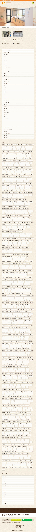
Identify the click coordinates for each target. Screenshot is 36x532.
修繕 (3, 398)
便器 (20, 279)
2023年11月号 (31, 238)
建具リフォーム (28, 153)
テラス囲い (4, 190)
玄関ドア (25, 455)
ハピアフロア (29, 414)
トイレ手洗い (9, 224)
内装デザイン (28, 430)
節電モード (30, 169)
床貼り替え (31, 240)
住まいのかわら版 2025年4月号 (7, 201)
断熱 (3, 451)
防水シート (17, 389)
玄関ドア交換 (4, 341)
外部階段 (14, 201)
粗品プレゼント (22, 423)
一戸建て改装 (8, 293)
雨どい (3, 359)
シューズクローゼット (5, 435)
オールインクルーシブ (28, 185)
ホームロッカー (4, 389)
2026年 (5, 476)
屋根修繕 (10, 391)
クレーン (23, 421)
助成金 (27, 254)
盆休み (24, 368)
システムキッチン (13, 458)
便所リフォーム (23, 462)
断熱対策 (16, 162)
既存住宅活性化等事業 (7, 133)
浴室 (3, 437)
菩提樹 (3, 311)
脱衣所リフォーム (22, 334)
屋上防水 (15, 206)
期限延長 (3, 412)
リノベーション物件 (13, 348)
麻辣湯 (14, 160)
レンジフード (20, 407)
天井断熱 (18, 384)
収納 (17, 217)
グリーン (23, 254)
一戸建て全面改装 (21, 281)
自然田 (9, 403)
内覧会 (11, 423)
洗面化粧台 (4, 439)
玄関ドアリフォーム (5, 380)
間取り (17, 304)
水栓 (21, 343)
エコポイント (19, 460)
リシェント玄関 (4, 325)
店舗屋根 (28, 419)
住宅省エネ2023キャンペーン (19, 311)
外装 (14, 382)
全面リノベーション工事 (19, 297)
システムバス (19, 453)
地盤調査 (16, 320)
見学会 (17, 426)
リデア (11, 169)
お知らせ (25, 210)
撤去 (18, 455)
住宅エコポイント (6, 135)
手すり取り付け (26, 366)
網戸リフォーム (23, 309)
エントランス (24, 396)
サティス (3, 169)
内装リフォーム (6, 85)
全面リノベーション (5, 332)
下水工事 (26, 327)
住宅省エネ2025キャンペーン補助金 (7, 197)
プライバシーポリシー (31, 511)
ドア (13, 247)
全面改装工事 (4, 297)
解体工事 (26, 169)
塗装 (31, 462)
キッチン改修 (17, 268)
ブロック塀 (22, 382)
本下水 (3, 352)
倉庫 (30, 252)
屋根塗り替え (30, 400)
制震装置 (3, 217)
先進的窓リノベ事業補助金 (6, 238)
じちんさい (11, 311)
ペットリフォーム (10, 178)
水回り (21, 366)
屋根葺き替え (28, 421)
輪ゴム (15, 181)
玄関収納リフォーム (5, 382)
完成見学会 (21, 426)
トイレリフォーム (6, 100)
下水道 (11, 350)
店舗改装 (5, 73)
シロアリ (13, 387)
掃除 (3, 181)
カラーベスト (4, 403)
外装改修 (16, 398)
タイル (7, 423)
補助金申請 (16, 336)
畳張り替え (10, 194)
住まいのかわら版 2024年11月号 (23, 208)
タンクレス (12, 414)
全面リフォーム (12, 332)
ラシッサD (3, 153)
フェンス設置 (13, 217)
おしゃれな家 (14, 153)
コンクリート (4, 444)
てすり (19, 256)
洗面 (18, 222)
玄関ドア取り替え (10, 341)
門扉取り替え (30, 325)
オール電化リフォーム (7, 81)
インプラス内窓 (30, 210)
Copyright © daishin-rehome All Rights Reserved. (18, 530)
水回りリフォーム (12, 419)
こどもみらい (4, 334)
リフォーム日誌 (6, 54)
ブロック (18, 382)
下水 (7, 350)
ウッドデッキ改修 (9, 144)
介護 (3, 272)
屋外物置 (13, 389)
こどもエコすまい (25, 252)
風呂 (8, 439)
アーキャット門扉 (15, 327)
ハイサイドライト (14, 263)
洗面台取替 (9, 357)
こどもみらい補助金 (10, 336)
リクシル (9, 327)
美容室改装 (22, 437)
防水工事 (3, 206)
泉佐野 (6, 428)
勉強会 (7, 430)
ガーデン (20, 192)
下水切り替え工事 (16, 350)
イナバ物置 (21, 325)
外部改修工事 (20, 348)
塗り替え (29, 412)
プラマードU (10, 165)
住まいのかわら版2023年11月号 (22, 238)
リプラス (10, 210)
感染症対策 (19, 403)
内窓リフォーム (22, 162)
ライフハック (29, 178)
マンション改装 (4, 407)
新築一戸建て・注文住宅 (7, 67)
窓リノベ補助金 (19, 215)
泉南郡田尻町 (12, 373)
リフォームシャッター (28, 183)
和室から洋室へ (4, 453)
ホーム (8, 27)
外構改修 (6, 281)
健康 (3, 162)
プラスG (19, 181)
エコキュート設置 (17, 277)
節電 (3, 192)
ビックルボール (26, 181)
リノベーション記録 (29, 174)
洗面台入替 (15, 208)
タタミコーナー (8, 215)
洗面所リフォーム (15, 334)
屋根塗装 (28, 444)
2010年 (5, 501)
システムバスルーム (20, 169)
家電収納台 (31, 313)
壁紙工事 (20, 270)
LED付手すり (23, 256)
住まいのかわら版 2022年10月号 (11, 352)
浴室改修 (22, 268)
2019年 (5, 492)
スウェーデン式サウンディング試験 (7, 320)
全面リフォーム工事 (27, 297)
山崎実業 (3, 375)
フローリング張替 (5, 277)
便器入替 (26, 144)
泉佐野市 (31, 359)
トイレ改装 (24, 286)
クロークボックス (13, 435)
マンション (19, 405)
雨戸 (14, 453)
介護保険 (6, 272)
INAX (14, 169)
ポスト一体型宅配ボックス (15, 167)
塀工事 (27, 222)
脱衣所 (11, 439)
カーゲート (30, 460)
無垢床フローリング (12, 229)
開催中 (16, 281)
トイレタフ (4, 414)
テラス (26, 261)
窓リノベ (25, 215)
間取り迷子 (13, 286)
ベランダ (17, 332)
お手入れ (16, 302)
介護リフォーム (6, 108)
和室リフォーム (6, 104)
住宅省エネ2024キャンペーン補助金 (7, 233)
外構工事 (27, 382)
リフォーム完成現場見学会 (14, 355)
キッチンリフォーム (6, 77)
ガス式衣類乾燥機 (22, 265)
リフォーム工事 (29, 265)
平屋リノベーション (5, 158)
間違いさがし (10, 183)
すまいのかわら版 (17, 380)
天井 (15, 384)
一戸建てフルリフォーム (28, 281)
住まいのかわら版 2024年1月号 (7, 231)
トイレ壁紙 (4, 222)
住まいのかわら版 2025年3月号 (22, 201)
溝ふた (26, 341)
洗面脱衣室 (9, 334)
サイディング (25, 400)
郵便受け (29, 407)
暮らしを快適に (16, 165)
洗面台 (15, 405)
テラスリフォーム (29, 233)
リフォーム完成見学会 (10, 426)
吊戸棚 (7, 343)
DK (31, 423)
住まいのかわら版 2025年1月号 (22, 206)
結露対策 (27, 162)
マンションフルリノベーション (7, 366)
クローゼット (11, 407)
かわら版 (15, 245)
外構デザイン (23, 222)
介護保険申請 (12, 272)
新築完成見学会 (28, 263)
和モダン (6, 373)
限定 (23, 403)
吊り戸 (3, 343)
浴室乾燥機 (7, 437)
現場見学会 (16, 364)
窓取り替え (30, 320)
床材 (16, 414)
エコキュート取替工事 (24, 213)
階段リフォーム (4, 263)
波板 (8, 304)
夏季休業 (3, 144)
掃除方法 (12, 302)
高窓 (9, 263)
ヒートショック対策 (5, 419)
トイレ (15, 455)
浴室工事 (26, 302)
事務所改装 (27, 439)
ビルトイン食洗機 (19, 391)
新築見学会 (4, 295)
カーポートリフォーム (13, 309)
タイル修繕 (29, 396)
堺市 (18, 412)
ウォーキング (13, 185)
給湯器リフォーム (10, 249)
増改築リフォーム (6, 106)
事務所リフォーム (17, 428)
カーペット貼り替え (15, 224)
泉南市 (10, 359)
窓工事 (20, 263)
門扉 (25, 325)
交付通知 (17, 400)
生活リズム (4, 185)
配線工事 (29, 316)
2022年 (5, 485)
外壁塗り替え (11, 428)
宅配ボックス (23, 167)
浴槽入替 (22, 144)
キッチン (8, 458)
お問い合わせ (11, 515)
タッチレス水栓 (9, 405)
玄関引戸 (31, 309)
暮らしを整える (15, 176)
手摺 (15, 256)
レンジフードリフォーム (18, 249)
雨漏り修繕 (22, 389)
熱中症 (15, 261)
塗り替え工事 (30, 398)
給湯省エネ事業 (25, 313)
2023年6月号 (15, 270)
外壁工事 (14, 412)
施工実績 (8, 514)
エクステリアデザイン (5, 384)
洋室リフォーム (6, 120)
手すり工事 (4, 368)
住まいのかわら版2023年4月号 (21, 288)
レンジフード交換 (5, 300)
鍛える (28, 160)
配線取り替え (14, 318)
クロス (24, 270)
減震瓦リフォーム (23, 467)
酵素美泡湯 (29, 288)
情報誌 (3, 302)
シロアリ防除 (19, 387)
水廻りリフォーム (6, 75)
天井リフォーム (9, 190)
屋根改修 (11, 398)
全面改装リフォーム (11, 297)
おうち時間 (4, 176)
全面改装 (24, 300)
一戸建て (29, 318)
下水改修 (30, 277)
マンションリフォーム (7, 71)
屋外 (9, 389)
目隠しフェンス (22, 371)
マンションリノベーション (24, 364)
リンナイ (16, 265)
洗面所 (15, 407)
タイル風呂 (17, 272)
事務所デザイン (16, 430)
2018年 (5, 494)
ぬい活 (25, 190)
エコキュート (11, 277)
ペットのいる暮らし (22, 176)
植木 (10, 240)
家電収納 (3, 458)
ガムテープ (10, 181)
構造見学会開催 (27, 304)
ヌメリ (11, 270)
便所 (8, 414)
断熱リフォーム (4, 165)
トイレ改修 (4, 279)
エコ (23, 146)
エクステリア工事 (25, 373)
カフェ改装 (22, 451)
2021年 (5, 487)
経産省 (25, 284)
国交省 (3, 286)
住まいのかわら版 (6, 52)
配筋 (8, 444)
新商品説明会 (30, 375)
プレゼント (4, 405)
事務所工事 (9, 387)
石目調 (17, 371)
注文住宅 (25, 318)
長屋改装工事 (12, 213)
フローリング (19, 444)
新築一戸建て (20, 318)
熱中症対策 (19, 261)
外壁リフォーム (6, 116)
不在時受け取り (22, 165)
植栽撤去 (21, 240)
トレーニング (24, 160)
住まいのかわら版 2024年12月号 (7, 208)
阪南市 (3, 423)
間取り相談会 (8, 286)
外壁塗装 (24, 444)
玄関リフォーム (30, 446)
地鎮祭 (7, 311)
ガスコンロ (19, 300)
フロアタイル (4, 357)
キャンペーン (28, 403)
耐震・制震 (8, 217)
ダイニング (27, 423)
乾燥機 (8, 265)
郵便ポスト (25, 407)
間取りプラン (19, 286)
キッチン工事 (11, 268)
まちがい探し (7, 162)
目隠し (31, 371)
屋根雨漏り (11, 467)
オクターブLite (18, 357)
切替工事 (28, 350)
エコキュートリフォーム (7, 79)
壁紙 (18, 352)
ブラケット (4, 355)
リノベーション (6, 69)
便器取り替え (16, 279)
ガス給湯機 (5, 83)
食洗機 (14, 391)
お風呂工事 (31, 302)
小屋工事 (30, 194)
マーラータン (4, 160)
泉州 (20, 400)
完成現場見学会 (11, 364)
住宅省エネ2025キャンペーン (19, 197)
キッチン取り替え (5, 268)
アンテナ (15, 316)
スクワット (18, 160)
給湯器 (3, 313)
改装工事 (24, 199)
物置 (27, 387)
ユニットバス (18, 293)
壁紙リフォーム (15, 192)
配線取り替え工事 (8, 318)
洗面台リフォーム (30, 357)
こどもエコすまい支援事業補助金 (17, 284)
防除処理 (23, 387)
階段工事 (6, 288)
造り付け (6, 316)
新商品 (26, 375)
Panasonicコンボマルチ (5, 167)
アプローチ (27, 336)
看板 (24, 430)
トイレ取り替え (9, 279)
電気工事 (25, 316)
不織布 (6, 181)
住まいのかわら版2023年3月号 (28, 295)
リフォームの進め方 (14, 514)
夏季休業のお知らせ (10, 256)
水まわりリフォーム (16, 151)
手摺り (20, 199)
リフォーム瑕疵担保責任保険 (8, 129)
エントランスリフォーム (14, 396)
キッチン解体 (24, 178)
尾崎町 (11, 382)
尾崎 (23, 261)
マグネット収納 (9, 375)
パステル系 (25, 435)
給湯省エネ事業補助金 (18, 252)
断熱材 (19, 439)
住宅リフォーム (15, 423)
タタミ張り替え (4, 194)
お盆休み (20, 368)
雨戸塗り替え (30, 384)
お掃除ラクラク (9, 151)
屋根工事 (18, 419)
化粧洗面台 (24, 357)
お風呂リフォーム (29, 334)
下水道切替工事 (22, 350)
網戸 (19, 309)
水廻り (12, 446)
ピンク (29, 435)
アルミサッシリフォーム (6, 460)
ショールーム (15, 375)
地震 (3, 213)
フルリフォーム (6, 56)
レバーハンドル (30, 343)
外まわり (28, 348)
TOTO (14, 357)
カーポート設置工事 (5, 309)
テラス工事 (30, 261)
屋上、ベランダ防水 (6, 112)
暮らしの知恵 (4, 183)
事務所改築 (17, 373)
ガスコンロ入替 (4, 210)
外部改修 (3, 350)
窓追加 (23, 263)
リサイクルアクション (29, 146)
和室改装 (3, 336)
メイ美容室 (4, 426)
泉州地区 (27, 359)
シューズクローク (24, 277)
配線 (3, 318)
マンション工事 (4, 364)
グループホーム (7, 451)
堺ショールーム (21, 375)
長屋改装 (6, 213)
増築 (4, 58)
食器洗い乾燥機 (26, 391)
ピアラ (8, 169)
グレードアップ (14, 403)
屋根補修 (3, 421)
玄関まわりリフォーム (5, 396)
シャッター (10, 453)
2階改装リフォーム (6, 87)
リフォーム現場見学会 (23, 355)
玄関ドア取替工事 (17, 341)
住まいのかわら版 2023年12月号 (20, 233)
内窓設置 (31, 222)
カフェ (32, 451)
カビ (7, 270)
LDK (3, 428)
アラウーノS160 (23, 151)
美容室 (18, 437)
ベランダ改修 (22, 332)
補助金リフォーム (27, 311)
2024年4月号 (22, 217)
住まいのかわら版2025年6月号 (18, 194)
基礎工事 (31, 382)
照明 (8, 355)
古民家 (28, 462)
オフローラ (21, 183)
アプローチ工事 (21, 336)
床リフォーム (30, 272)
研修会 (3, 430)
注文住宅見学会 (29, 293)
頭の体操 (22, 185)
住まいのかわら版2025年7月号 (28, 192)
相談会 (14, 421)
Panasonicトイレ (29, 151)
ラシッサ (18, 153)
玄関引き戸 (11, 380)
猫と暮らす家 (29, 176)
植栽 (13, 240)
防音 (30, 162)
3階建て (3, 293)
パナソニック (23, 428)
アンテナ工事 (20, 316)
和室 (11, 444)
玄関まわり (20, 446)
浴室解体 (13, 293)
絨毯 (29, 213)
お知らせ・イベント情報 (7, 50)
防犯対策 (14, 288)
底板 (21, 435)
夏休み (27, 368)
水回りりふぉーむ (5, 240)
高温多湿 (3, 270)
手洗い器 (3, 224)
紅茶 (30, 158)
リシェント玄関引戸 (12, 325)
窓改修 (26, 320)
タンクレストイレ (12, 371)
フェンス (27, 371)
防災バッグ (14, 174)
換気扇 (11, 343)
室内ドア (23, 153)
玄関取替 (8, 222)
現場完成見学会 (14, 222)
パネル (27, 453)
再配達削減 (28, 165)
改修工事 (24, 348)
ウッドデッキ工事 (16, 144)
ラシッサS (8, 153)
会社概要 (27, 514)
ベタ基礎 (23, 279)
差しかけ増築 (31, 144)
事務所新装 (4, 387)
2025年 (5, 478)
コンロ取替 (26, 194)
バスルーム (23, 293)
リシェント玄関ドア (5, 146)
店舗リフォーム (17, 451)
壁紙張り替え (23, 352)
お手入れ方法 (22, 302)
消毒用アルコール (8, 174)
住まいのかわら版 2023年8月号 (15, 254)
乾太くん (3, 265)
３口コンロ (14, 300)
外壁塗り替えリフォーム (22, 398)
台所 (30, 426)
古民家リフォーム (6, 102)
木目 (21, 430)
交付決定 (12, 400)
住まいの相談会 (9, 421)
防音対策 (12, 162)
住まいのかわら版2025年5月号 (6, 199)
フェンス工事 (4, 304)
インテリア (27, 451)
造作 (3, 316)
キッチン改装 (26, 426)
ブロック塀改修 (16, 183)
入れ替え (31, 391)
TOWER (31, 373)
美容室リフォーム (13, 437)
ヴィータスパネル (20, 158)
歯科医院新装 (30, 201)
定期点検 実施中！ (6, 127)
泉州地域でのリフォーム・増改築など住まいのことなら (8, 0)
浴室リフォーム (6, 137)
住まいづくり (9, 176)
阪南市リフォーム (29, 300)
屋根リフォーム (6, 114)
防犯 (10, 288)
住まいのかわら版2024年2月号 (24, 224)
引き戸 (29, 455)
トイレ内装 (28, 286)
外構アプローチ (18, 146)
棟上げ (15, 439)
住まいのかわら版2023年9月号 (6, 247)
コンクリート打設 (29, 279)
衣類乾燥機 (12, 265)
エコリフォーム (25, 460)
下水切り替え (21, 327)
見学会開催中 (11, 281)
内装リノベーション (25, 247)
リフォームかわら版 (8, 192)
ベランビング (19, 174)
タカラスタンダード (16, 343)
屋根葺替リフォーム (6, 118)
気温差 (8, 185)
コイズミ (27, 352)
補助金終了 (4, 256)
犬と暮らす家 (4, 178)
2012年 (5, 496)
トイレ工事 (26, 268)
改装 (12, 451)
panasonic (28, 428)
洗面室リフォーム (6, 98)
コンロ (10, 300)
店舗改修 (23, 380)
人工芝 (3, 215)
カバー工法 (29, 215)
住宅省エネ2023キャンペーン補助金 (7, 252)
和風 (3, 373)
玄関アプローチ (12, 146)
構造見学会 (12, 304)
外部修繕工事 (4, 327)
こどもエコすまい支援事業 (18, 313)
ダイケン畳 (14, 215)
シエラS (8, 254)
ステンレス (18, 421)
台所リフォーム (18, 247)
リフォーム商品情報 (13, 158)
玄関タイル (7, 398)
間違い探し (29, 190)
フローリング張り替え (23, 272)
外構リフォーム (6, 110)
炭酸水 (24, 174)
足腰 (31, 160)
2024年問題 (27, 217)
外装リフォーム (9, 412)
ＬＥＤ (3, 469)
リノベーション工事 (5, 348)
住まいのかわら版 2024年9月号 (17, 210)
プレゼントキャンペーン (6, 400)
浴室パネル (11, 455)
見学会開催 (21, 304)
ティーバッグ (26, 158)
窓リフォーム (30, 467)
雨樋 (6, 359)
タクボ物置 (30, 341)
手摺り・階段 (5, 60)
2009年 (5, 503)
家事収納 (11, 316)
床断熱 (12, 384)
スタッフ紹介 (5, 515)
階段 (3, 288)
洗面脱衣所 (4, 249)
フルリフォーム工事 (19, 295)
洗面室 (23, 453)
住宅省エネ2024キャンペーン (17, 231)
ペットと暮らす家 (17, 178)
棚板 (18, 435)
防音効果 (3, 151)
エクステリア (13, 460)
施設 (21, 373)
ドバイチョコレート (17, 190)
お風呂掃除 (7, 302)
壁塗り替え (22, 412)
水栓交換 (25, 343)
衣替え (31, 268)
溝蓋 (22, 341)
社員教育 (11, 430)
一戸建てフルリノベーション (6, 284)
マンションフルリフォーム (22, 245)
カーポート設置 (4, 391)
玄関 (21, 455)
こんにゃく (9, 160)
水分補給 (18, 185)
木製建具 (21, 458)
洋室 (14, 444)
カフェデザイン (28, 380)
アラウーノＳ (15, 359)
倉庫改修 (3, 254)
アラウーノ (20, 414)
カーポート (4, 462)
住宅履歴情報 (6, 131)
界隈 (22, 190)
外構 (20, 396)
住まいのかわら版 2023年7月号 (7, 261)
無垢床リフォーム (5, 229)
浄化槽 (32, 350)
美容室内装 (27, 437)
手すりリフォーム (10, 368)
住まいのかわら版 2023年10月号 (7, 245)
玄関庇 (16, 446)
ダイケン (24, 414)
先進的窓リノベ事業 (9, 313)
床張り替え (5, 89)
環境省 (29, 284)
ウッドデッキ (17, 213)
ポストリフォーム (29, 167)
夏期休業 (15, 368)
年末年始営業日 (14, 238)
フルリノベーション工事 (11, 295)
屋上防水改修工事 (9, 206)
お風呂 (3, 446)
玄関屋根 (24, 446)
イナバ (17, 325)
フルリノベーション (21, 359)
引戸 (28, 309)
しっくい (27, 389)
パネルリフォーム (5, 455)
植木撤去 (16, 240)
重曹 (3, 174)
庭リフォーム (26, 240)
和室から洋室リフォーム (20, 229)
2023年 (5, 483)
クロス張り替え (29, 270)
